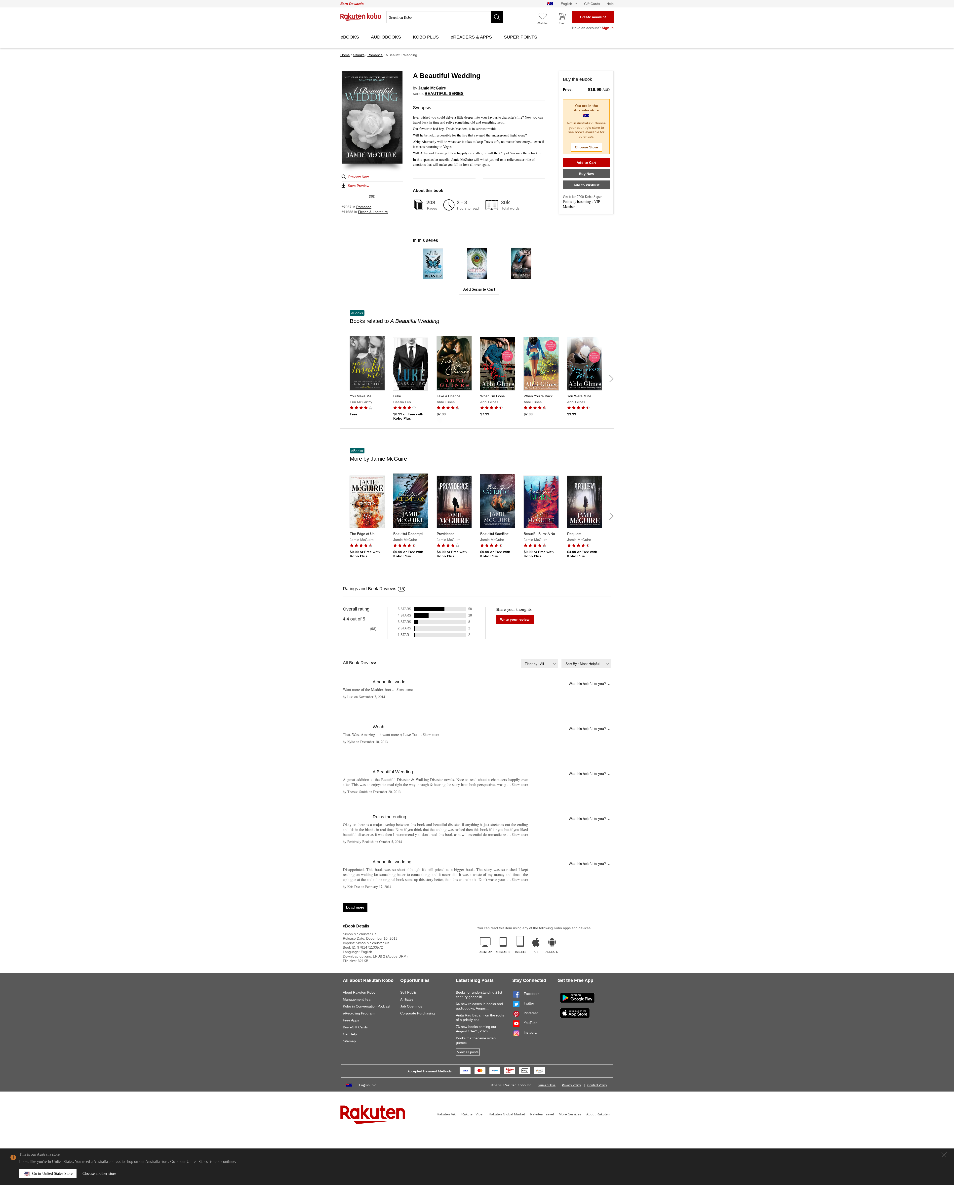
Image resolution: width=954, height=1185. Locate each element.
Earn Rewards (352, 4)
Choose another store (99, 1173)
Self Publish (409, 992)
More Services (570, 1114)
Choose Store (586, 147)
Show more (402, 689)
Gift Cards (592, 4)
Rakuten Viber (472, 1114)
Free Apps (351, 1020)
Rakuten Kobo (360, 17)
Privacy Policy (571, 1085)
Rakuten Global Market (507, 1114)
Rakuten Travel (542, 1114)
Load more (355, 907)
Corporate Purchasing (417, 1013)
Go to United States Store (52, 1173)
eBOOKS (350, 37)
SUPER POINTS (521, 37)
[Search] (497, 17)
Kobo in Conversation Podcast (366, 1006)
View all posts (467, 1052)
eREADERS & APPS (472, 37)
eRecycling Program (359, 1013)
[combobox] (539, 663)
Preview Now (358, 177)
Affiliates (406, 999)
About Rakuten (598, 1114)
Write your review (514, 619)
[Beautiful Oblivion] (477, 276)
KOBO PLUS (426, 37)
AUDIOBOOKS (386, 37)
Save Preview (358, 186)
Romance (363, 207)
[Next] (611, 378)
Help (610, 4)
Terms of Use (547, 1085)
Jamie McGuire (432, 88)
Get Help (350, 1034)
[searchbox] (444, 17)
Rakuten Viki (446, 1114)
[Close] (944, 1154)
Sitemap (349, 1041)
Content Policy (597, 1085)
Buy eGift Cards (355, 1027)
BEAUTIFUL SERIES (444, 93)
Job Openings (411, 1006)
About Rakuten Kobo (359, 992)
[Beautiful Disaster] (433, 276)
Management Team (358, 999)
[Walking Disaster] (521, 276)
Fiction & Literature (373, 212)
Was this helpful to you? (587, 684)
